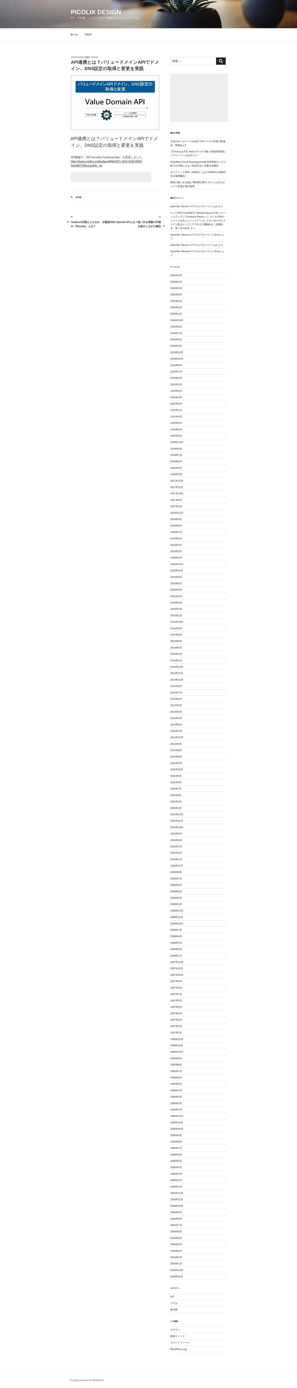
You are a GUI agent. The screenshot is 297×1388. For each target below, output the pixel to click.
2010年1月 (176, 859)
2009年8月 (176, 872)
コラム (174, 1303)
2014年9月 (176, 628)
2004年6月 (176, 1231)
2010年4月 (176, 852)
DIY (172, 1296)
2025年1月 (176, 313)
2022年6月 (176, 390)
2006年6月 (176, 1077)
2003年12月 (176, 1270)
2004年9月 (176, 1212)
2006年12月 (176, 1039)
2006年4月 (176, 1090)
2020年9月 (176, 423)
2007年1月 (176, 1032)
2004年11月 (176, 1199)
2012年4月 (176, 756)
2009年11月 (176, 865)
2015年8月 (176, 577)
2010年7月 (176, 846)
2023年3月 (176, 384)
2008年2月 (176, 949)
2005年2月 (176, 1180)
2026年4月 (176, 275)
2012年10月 (176, 737)
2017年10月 (176, 493)
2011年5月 (176, 801)
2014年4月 (176, 654)
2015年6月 (176, 583)
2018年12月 (176, 442)
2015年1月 (176, 615)
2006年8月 (176, 1064)
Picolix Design (96, 12)
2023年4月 (176, 378)
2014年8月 (176, 634)
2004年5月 (176, 1238)
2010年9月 (176, 833)
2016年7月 (176, 532)
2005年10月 (176, 1128)
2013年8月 (176, 686)
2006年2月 (176, 1103)
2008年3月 (176, 942)
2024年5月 (176, 339)
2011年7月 (176, 788)
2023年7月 (176, 371)
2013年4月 (176, 711)
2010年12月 (176, 814)
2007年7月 (176, 994)
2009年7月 (176, 878)
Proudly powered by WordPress (87, 1380)
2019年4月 (176, 429)
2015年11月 (176, 570)
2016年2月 (176, 557)
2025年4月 (176, 301)
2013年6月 (176, 699)
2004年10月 (176, 1206)
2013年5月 (176, 705)
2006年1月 (176, 1109)
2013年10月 (176, 679)
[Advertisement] (111, 177)
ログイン (175, 1329)
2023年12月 (176, 352)
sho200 (94, 57)
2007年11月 (176, 968)
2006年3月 (176, 1096)
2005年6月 (176, 1154)
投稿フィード (177, 1336)
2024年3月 (176, 345)
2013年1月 (176, 731)
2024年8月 (176, 326)
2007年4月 (176, 1013)
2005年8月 (176, 1141)
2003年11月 (176, 1276)
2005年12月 (176, 1116)
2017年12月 (176, 480)
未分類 (78, 197)
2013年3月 (176, 718)
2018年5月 (176, 461)
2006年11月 (176, 1045)
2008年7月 (176, 930)
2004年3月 (176, 1250)
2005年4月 (176, 1167)
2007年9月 (176, 981)
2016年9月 (176, 519)
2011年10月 (176, 769)
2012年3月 (176, 763)
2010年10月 (176, 827)
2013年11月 (176, 673)
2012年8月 (176, 750)
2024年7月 (176, 333)
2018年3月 (176, 474)
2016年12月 (176, 512)
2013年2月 (176, 724)
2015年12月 (176, 564)
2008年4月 (176, 936)
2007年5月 (176, 1007)
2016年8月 (176, 525)
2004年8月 (176, 1218)
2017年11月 (176, 487)
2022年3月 (176, 403)
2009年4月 (176, 891)
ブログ (88, 34)
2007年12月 (176, 962)
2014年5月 (176, 647)
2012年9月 (176, 743)
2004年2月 (176, 1257)
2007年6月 (176, 1000)
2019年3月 (176, 435)
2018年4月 (176, 467)
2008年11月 (176, 917)
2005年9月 (176, 1135)
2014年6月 (176, 641)
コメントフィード (180, 1342)
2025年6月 (176, 294)
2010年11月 (176, 820)
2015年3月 (176, 602)
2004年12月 (176, 1193)
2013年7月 (176, 692)
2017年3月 (176, 506)
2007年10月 (176, 975)
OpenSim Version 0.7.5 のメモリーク (190, 206)
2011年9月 (176, 776)
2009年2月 (176, 897)
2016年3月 (176, 551)
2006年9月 (176, 1058)
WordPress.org (178, 1349)
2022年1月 (176, 410)
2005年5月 (176, 1161)
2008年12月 (176, 910)
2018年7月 (176, 455)
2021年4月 (176, 416)
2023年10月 (176, 358)
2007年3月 (176, 1019)
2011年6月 (176, 795)
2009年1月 (176, 904)
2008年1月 (176, 955)
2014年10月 (176, 621)
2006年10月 (176, 1051)
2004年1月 (176, 1263)
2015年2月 (176, 609)
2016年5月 (176, 538)
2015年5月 (176, 589)
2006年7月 (176, 1071)
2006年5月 (176, 1083)
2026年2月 (176, 281)
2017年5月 (176, 500)
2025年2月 (176, 307)
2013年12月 (176, 666)
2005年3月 (176, 1173)
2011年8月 (176, 782)
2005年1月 (176, 1186)
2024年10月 (176, 320)
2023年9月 (176, 365)
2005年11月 (176, 1122)
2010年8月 (176, 840)
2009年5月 (176, 885)
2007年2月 (176, 1026)
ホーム (74, 34)
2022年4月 (176, 397)
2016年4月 (176, 545)
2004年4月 (176, 1244)
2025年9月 (176, 288)
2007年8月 (176, 987)
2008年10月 (176, 923)
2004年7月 (176, 1225)
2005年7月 (176, 1148)
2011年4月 (176, 808)
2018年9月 (176, 448)
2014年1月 (176, 660)
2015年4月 (176, 596)
